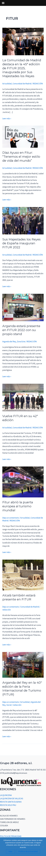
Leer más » (6, 118)
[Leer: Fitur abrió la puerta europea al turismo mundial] (23, 481)
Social (9, 705)
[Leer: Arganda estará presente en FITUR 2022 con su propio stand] (23, 307)
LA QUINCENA (6, 795)
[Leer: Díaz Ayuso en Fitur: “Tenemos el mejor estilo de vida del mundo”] (23, 136)
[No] (43, 847)
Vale (10, 851)
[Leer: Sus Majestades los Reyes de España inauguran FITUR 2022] (23, 220)
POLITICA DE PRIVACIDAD (10, 836)
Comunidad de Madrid (22, 83)
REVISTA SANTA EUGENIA (10, 802)
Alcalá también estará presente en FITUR (18, 597)
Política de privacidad (28, 851)
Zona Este (21, 341)
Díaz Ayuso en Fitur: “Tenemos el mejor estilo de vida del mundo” (21, 156)
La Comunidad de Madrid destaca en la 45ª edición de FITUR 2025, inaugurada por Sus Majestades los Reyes (21, 68)
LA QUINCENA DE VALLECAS (11, 798)
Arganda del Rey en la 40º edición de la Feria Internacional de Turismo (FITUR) (22, 688)
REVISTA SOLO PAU (8, 805)
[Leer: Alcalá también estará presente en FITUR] (23, 574)
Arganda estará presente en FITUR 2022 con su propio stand (21, 330)
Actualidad (7, 83)
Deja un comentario (10, 517)
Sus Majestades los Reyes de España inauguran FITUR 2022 (21, 243)
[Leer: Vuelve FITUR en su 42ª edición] (23, 397)
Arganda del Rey (9, 341)
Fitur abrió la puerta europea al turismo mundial (17, 506)
